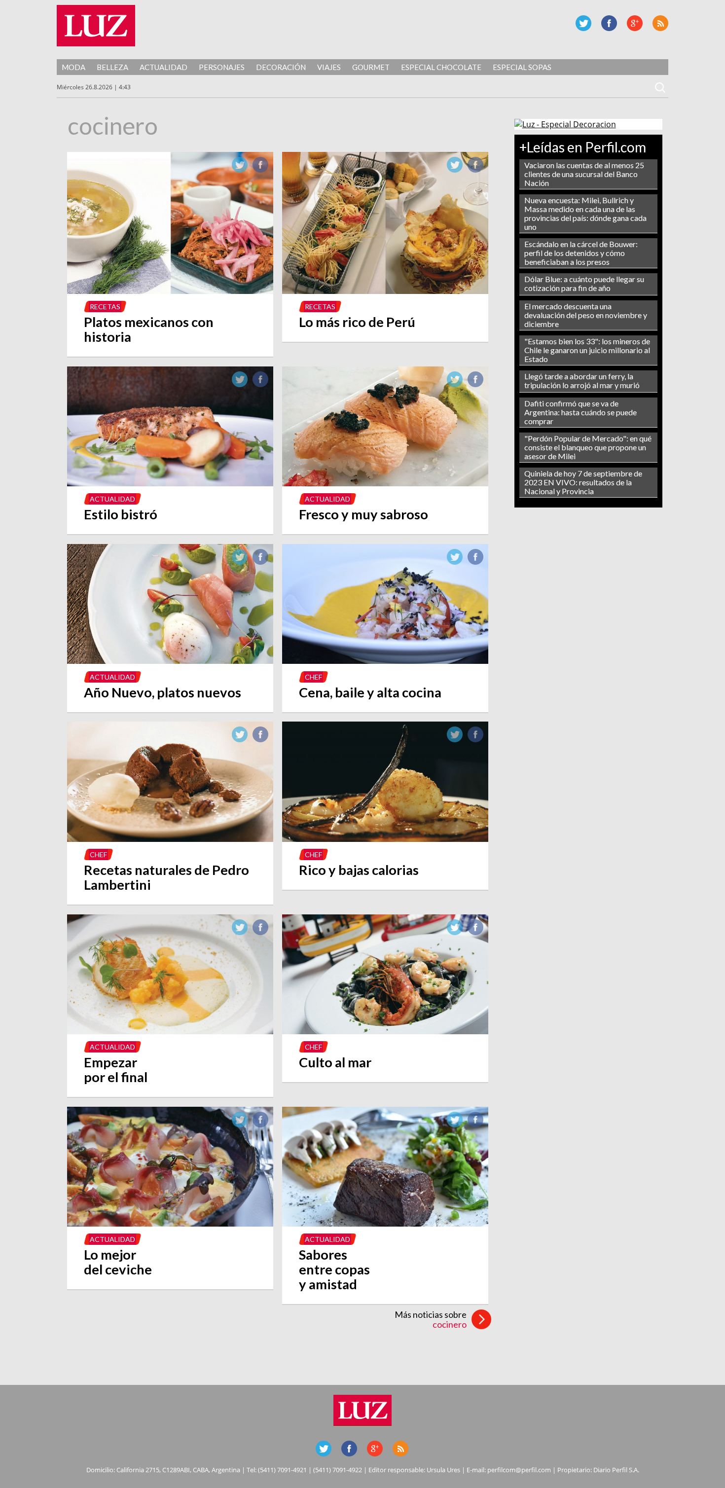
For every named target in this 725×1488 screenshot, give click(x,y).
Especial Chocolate (441, 67)
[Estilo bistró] (170, 483)
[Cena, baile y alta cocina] (385, 660)
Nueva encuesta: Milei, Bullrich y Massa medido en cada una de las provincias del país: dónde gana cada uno (585, 213)
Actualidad (163, 67)
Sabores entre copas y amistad (334, 1269)
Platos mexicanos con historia (149, 329)
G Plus (635, 23)
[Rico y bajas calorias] (385, 839)
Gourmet (371, 67)
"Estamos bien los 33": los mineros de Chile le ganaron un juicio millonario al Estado (587, 349)
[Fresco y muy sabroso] (385, 483)
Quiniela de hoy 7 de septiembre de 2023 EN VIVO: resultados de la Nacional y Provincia (583, 482)
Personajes (222, 67)
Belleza (112, 67)
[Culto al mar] (385, 1031)
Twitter (583, 23)
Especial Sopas (522, 67)
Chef (313, 677)
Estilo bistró (120, 514)
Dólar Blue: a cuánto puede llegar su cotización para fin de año (584, 283)
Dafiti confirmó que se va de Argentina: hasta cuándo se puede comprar (580, 412)
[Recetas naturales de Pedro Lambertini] (170, 839)
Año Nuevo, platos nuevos (162, 692)
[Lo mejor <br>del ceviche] (170, 1223)
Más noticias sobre (431, 1319)
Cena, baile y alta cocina (370, 692)
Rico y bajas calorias (359, 870)
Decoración (281, 67)
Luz (96, 25)
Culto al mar (335, 1062)
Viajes (329, 67)
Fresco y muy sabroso (363, 514)
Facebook (609, 23)
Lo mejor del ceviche (118, 1261)
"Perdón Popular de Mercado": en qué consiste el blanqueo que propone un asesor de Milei (588, 447)
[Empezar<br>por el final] (170, 1031)
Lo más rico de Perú (357, 322)
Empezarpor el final (115, 1069)
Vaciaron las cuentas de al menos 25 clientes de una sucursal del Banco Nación (584, 173)
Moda (73, 67)
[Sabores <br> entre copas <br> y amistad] (385, 1223)
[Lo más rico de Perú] (385, 291)
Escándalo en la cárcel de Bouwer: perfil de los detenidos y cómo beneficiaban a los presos (581, 252)
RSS (660, 23)
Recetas (105, 306)
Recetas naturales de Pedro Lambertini (166, 877)
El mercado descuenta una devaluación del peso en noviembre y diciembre (585, 314)
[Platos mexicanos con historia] (170, 291)
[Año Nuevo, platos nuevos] (170, 660)
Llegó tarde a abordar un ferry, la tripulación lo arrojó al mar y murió (582, 380)
